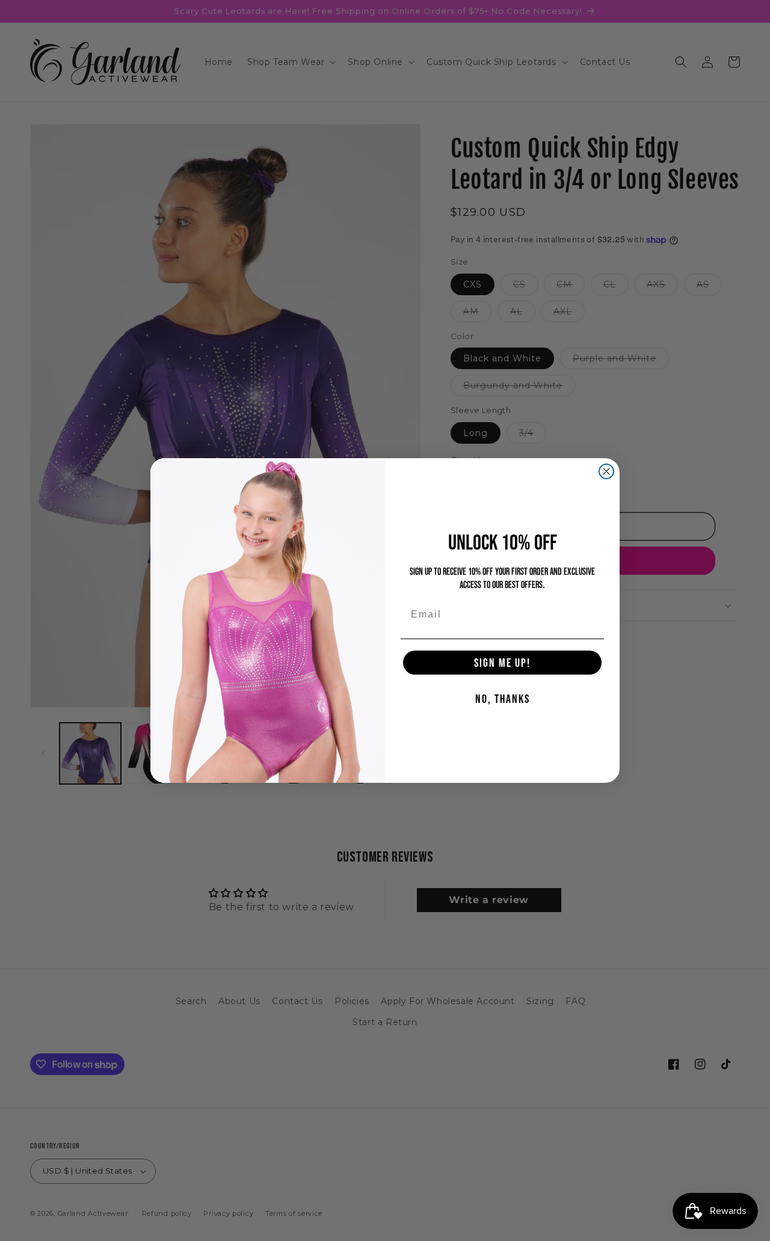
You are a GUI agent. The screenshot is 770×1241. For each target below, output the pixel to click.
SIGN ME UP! (502, 662)
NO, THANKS (502, 698)
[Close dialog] (606, 471)
